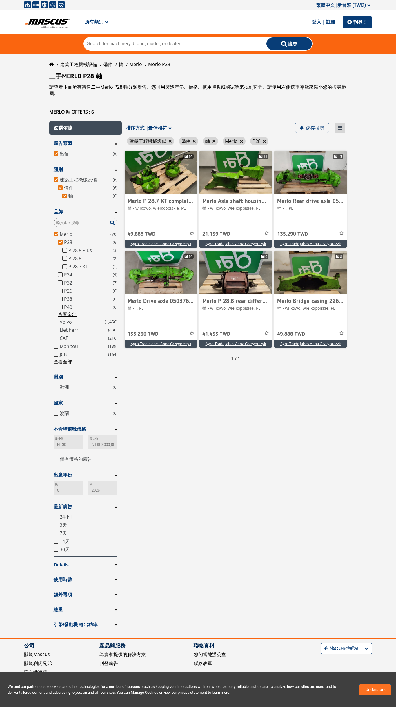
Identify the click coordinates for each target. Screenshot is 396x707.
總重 (58, 609)
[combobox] (325, 648)
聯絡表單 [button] (203, 663)
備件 (107, 64)
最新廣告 (63, 506)
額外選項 (63, 594)
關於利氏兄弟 (38, 663)
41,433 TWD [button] (216, 334)
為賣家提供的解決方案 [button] (122, 654)
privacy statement (192, 692)
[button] (85, 128)
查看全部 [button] (67, 314)
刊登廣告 (108, 663)
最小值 (59, 438)
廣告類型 (63, 143)
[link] (161, 172)
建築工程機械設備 (78, 64)
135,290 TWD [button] (292, 234)
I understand (375, 689)
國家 (58, 402)
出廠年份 (63, 474)
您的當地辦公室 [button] (210, 654)
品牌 (58, 211)
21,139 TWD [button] (216, 234)
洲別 (58, 376)
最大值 (94, 438)
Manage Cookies (144, 692)
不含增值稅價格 (70, 429)
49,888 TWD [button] (141, 234)
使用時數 (63, 579)
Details (61, 564)
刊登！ (360, 22)
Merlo (135, 64)
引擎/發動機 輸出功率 (76, 624)
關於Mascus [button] (37, 654)
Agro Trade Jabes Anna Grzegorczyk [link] (161, 243)
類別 (58, 169)
